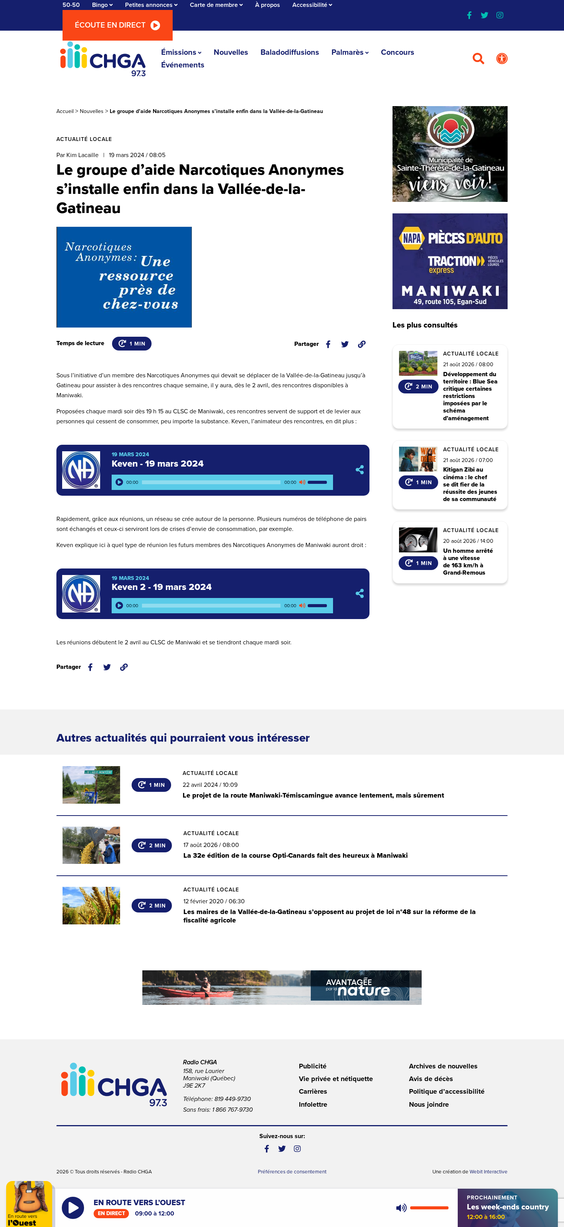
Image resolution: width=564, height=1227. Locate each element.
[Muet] (302, 482)
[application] (222, 482)
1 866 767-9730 (232, 1110)
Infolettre (313, 1104)
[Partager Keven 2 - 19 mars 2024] (360, 593)
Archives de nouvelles (443, 1066)
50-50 (71, 5)
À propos (267, 5)
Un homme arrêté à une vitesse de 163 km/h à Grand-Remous (468, 562)
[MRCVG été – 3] (282, 987)
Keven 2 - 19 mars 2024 (162, 587)
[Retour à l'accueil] (102, 59)
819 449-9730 (232, 1099)
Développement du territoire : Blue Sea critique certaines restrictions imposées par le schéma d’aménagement (470, 396)
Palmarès (347, 52)
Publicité (313, 1066)
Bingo (100, 5)
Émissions (178, 52)
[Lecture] (119, 482)
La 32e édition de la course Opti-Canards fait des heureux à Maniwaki (295, 855)
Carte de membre (214, 5)
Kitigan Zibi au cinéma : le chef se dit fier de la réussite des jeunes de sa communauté (470, 484)
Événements (182, 65)
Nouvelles (231, 52)
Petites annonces (149, 5)
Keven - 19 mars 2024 (158, 463)
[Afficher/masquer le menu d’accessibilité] (502, 59)
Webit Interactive (489, 1172)
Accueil (65, 111)
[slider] (318, 482)
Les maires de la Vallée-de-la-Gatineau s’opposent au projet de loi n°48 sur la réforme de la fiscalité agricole (329, 916)
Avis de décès (431, 1079)
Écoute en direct (110, 25)
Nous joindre (429, 1104)
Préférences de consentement (292, 1172)
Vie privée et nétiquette (336, 1079)
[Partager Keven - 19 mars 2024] (360, 470)
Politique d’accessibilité (447, 1091)
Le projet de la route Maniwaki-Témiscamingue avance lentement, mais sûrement (313, 795)
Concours (397, 52)
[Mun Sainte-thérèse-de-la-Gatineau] (450, 154)
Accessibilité (309, 5)
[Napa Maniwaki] (450, 261)
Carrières (313, 1091)
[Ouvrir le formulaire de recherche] (478, 59)
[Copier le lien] (361, 344)
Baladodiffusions (290, 52)
